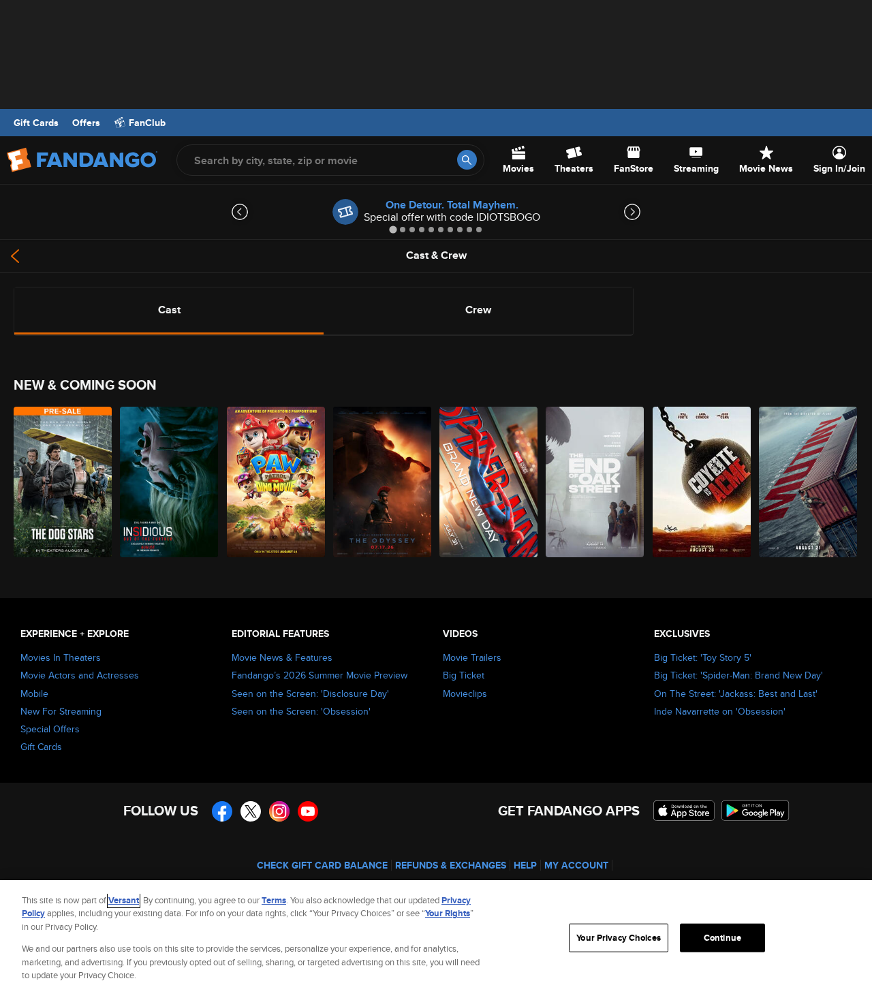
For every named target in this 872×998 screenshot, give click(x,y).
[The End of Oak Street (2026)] (595, 482)
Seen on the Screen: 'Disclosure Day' (310, 693)
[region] (436, 939)
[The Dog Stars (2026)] (63, 482)
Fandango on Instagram (279, 811)
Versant (123, 900)
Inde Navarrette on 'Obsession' (719, 711)
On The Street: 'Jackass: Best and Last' (736, 693)
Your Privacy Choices (618, 937)
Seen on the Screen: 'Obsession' (301, 711)
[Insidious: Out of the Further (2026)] (169, 482)
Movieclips (465, 693)
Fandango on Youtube (308, 811)
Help (525, 865)
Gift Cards (36, 122)
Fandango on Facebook (222, 811)
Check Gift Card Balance (322, 865)
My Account (576, 865)
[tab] (392, 229)
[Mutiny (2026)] (808, 482)
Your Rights (447, 913)
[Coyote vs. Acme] (702, 482)
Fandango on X (250, 811)
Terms (274, 900)
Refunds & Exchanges (450, 865)
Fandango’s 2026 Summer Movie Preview (319, 675)
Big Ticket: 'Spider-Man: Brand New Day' (738, 675)
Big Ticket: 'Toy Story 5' (702, 657)
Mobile (34, 693)
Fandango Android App (755, 810)
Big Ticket (463, 675)
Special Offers (50, 729)
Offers (86, 122)
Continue (722, 937)
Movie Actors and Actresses (79, 675)
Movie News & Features (282, 657)
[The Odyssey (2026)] (383, 482)
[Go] (467, 160)
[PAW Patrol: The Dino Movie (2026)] (276, 482)
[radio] (169, 309)
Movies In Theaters (60, 657)
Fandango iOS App (684, 810)
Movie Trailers (472, 657)
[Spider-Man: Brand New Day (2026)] (489, 482)
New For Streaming (61, 711)
